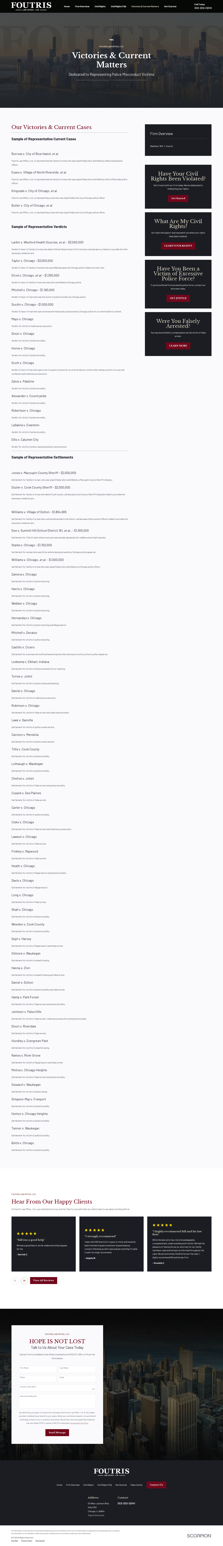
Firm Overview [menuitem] (82, 6)
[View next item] (24, 1280)
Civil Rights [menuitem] (100, 6)
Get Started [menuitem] (170, 6)
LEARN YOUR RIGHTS (178, 245)
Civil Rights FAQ (104, 1485)
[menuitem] (178, 146)
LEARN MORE (178, 345)
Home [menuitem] (67, 6)
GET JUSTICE (178, 298)
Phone (22, 1377)
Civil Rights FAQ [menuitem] (118, 6)
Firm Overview (73, 1485)
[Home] (31, 6)
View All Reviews (43, 1280)
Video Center (136, 1485)
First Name (24, 1368)
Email (62, 1377)
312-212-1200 (203, 8)
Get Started (178, 198)
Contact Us (156, 1485)
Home (59, 1485)
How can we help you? (28, 1396)
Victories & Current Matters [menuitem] (145, 6)
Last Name (64, 1368)
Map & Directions (96, 1515)
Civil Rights (88, 1485)
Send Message (57, 1432)
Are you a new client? (28, 1387)
